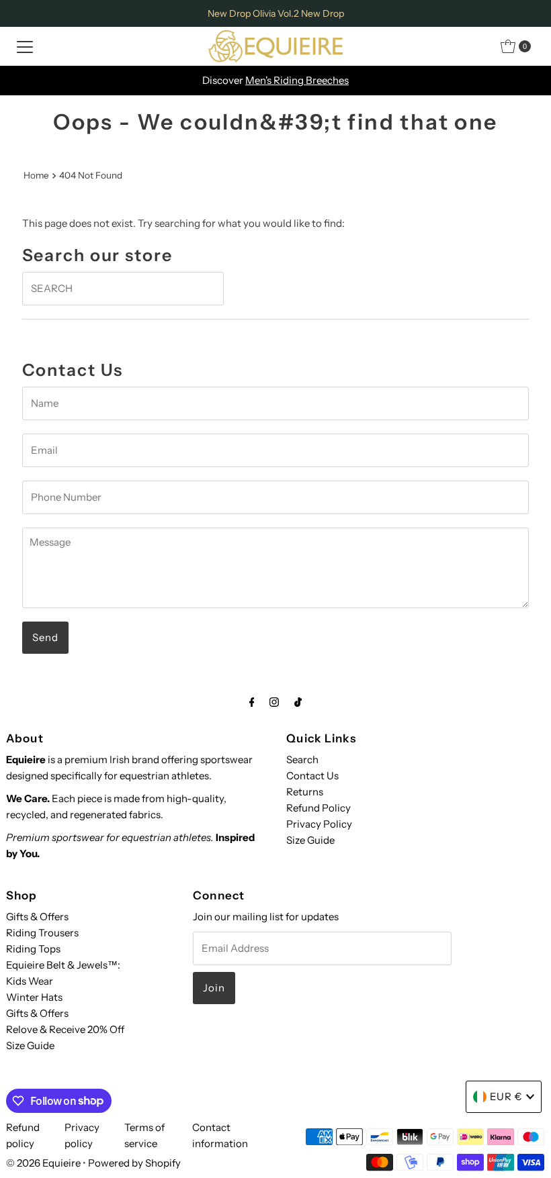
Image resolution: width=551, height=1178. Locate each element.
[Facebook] (252, 702)
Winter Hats (34, 997)
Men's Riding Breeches (297, 80)
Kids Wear (29, 981)
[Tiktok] (298, 702)
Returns (304, 791)
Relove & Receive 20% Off (65, 1029)
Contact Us (312, 775)
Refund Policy (318, 807)
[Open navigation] (25, 46)
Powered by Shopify (134, 1163)
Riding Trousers (42, 932)
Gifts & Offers (37, 916)
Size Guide (310, 840)
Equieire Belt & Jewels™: (63, 965)
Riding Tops (33, 948)
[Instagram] (274, 702)
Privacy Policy (319, 824)
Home (36, 175)
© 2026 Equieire (44, 1163)
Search (302, 759)
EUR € (506, 1096)
